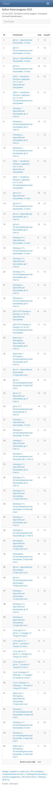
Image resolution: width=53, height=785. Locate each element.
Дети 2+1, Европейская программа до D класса (20, 397)
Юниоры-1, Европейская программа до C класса (20, 444)
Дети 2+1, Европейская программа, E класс (22, 196)
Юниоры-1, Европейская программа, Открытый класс (20, 594)
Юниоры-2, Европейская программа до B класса (20, 289)
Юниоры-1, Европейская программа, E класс (22, 422)
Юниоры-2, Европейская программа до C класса (20, 521)
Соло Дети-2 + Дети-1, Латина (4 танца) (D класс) (21, 664)
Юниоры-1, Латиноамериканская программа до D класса (22, 125)
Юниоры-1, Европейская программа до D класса (20, 112)
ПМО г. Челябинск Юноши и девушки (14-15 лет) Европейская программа (21, 166)
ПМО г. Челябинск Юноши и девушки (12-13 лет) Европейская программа (21, 82)
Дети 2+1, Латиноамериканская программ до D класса (22, 410)
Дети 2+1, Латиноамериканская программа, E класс (22, 206)
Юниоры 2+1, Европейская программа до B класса (20, 608)
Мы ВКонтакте (29, 776)
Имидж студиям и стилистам (15, 771)
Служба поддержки (11, 776)
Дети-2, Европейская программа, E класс (22, 59)
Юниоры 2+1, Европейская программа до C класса (20, 262)
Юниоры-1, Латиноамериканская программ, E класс (22, 433)
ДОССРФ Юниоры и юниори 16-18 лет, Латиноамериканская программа (22, 328)
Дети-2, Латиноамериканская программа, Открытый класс (22, 581)
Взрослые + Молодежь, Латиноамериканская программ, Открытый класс (22, 751)
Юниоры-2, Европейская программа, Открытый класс (20, 621)
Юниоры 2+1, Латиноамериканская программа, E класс (22, 251)
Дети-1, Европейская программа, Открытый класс (22, 372)
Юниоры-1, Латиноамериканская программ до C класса (23, 456)
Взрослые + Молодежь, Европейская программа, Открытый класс (20, 698)
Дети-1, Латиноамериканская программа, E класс (22, 50)
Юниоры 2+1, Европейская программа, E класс (22, 240)
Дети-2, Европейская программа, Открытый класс (22, 570)
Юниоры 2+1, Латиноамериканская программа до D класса (22, 481)
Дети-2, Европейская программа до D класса (22, 217)
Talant (6, 3)
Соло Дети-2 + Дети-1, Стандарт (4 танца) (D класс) (22, 654)
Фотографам (37, 771)
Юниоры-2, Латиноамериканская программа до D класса (22, 152)
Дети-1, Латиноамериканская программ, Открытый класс (22, 384)
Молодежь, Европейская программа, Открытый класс (20, 544)
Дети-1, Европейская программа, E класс (22, 41)
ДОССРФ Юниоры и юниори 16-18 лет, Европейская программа (22, 315)
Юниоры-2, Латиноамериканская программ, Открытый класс (22, 736)
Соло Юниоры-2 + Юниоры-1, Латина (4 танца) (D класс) (22, 685)
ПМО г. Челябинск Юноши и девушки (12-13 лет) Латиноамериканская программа (22, 97)
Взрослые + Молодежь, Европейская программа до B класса (20, 343)
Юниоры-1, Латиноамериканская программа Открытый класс (23, 713)
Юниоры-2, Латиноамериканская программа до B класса (22, 302)
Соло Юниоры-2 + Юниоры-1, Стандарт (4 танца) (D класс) (22, 675)
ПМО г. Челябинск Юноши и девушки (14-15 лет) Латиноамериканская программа (22, 182)
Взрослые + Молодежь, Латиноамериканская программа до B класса (22, 359)
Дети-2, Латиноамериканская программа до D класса (22, 228)
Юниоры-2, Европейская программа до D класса (20, 138)
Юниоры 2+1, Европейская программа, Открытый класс (20, 494)
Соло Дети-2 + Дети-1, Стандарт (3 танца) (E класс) (22, 633)
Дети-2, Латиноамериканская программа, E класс (22, 69)
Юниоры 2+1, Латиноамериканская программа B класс (22, 725)
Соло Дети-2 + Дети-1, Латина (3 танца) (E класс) (21, 643)
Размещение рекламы (36, 774)
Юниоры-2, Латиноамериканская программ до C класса (23, 533)
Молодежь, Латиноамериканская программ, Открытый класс (22, 557)
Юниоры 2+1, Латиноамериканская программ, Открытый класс (22, 507)
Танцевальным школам (13, 774)
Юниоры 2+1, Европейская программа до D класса (20, 468)
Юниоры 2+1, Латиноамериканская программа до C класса (22, 275)
